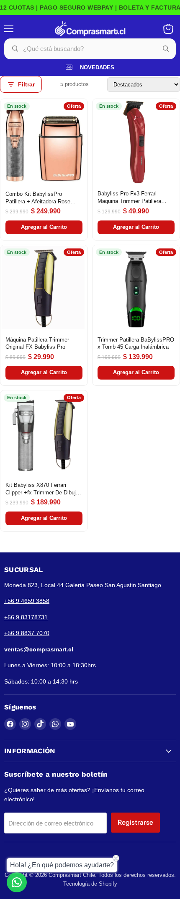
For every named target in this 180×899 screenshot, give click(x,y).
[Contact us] (17, 882)
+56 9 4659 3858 (26, 601)
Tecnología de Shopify (90, 884)
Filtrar (26, 84)
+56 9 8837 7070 (26, 633)
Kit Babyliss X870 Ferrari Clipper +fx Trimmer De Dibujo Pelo (42, 489)
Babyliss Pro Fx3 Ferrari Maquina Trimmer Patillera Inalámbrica (129, 197)
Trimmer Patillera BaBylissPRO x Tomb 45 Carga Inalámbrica (136, 343)
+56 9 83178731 (26, 617)
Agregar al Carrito (44, 227)
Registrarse (135, 822)
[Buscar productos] (166, 49)
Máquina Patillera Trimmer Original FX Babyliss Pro (37, 343)
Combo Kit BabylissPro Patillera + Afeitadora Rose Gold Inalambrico (37, 198)
